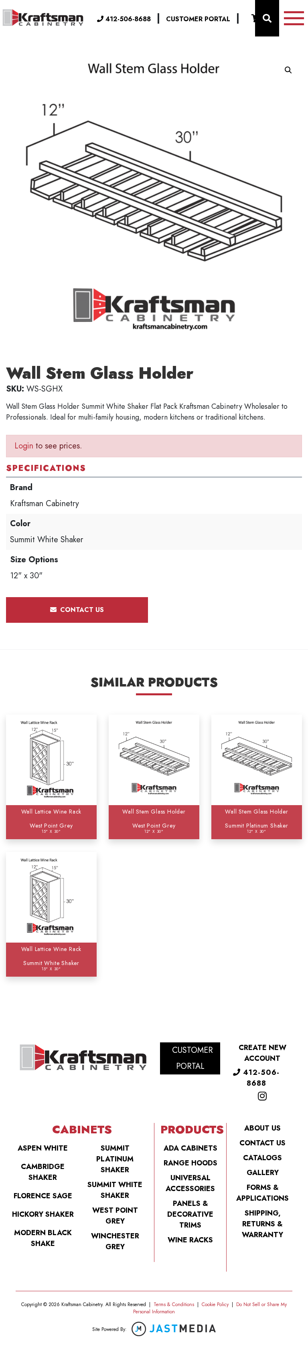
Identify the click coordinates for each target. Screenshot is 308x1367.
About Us (262, 1128)
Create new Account (262, 1053)
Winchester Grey (115, 1241)
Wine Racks (190, 1240)
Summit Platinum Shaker (115, 1159)
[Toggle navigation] (294, 18)
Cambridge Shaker (43, 1172)
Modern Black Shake (43, 1238)
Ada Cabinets (190, 1148)
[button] (288, 70)
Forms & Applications (262, 1192)
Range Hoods (190, 1163)
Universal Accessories (190, 1183)
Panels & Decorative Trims (190, 1214)
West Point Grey (115, 1215)
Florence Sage (43, 1196)
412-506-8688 (127, 19)
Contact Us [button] (81, 609)
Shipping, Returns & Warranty (262, 1224)
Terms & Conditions (174, 1304)
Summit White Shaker (114, 1190)
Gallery (263, 1172)
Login (23, 446)
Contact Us (262, 1143)
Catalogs (262, 1158)
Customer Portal (198, 19)
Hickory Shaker (43, 1214)
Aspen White (43, 1148)
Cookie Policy (215, 1304)
